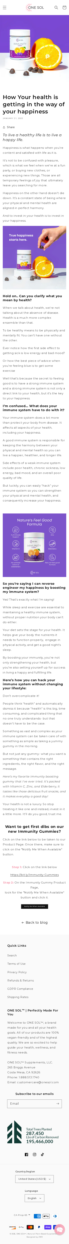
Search (12, 955)
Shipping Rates (17, 997)
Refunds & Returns (20, 980)
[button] (5, 7)
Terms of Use (16, 963)
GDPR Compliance (20, 988)
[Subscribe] (58, 1104)
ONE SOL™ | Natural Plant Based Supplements (38, 1234)
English (32, 1198)
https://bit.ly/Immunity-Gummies (34, 875)
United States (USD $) (32, 1178)
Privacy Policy (17, 972)
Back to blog (37, 923)
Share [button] (11, 127)
